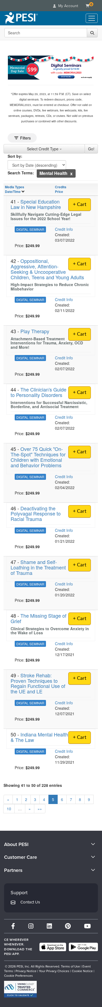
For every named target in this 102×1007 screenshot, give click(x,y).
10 (9, 808)
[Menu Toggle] (92, 18)
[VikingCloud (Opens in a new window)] (20, 989)
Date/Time (13, 191)
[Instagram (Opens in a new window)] (31, 926)
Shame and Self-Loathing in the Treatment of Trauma (38, 567)
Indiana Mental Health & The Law (39, 737)
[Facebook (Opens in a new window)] (13, 926)
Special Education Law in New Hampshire (36, 204)
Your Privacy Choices (54, 971)
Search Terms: (21, 172)
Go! (91, 148)
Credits (60, 186)
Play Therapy (34, 331)
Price (59, 191)
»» (40, 808)
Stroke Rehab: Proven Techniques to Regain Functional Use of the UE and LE (38, 683)
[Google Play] (83, 947)
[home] (21, 18)
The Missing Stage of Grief (38, 618)
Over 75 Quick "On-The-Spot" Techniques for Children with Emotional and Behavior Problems (38, 456)
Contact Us (30, 902)
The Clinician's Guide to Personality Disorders (38, 392)
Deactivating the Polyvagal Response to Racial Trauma (36, 514)
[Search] (92, 32)
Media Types (14, 186)
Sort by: (15, 156)
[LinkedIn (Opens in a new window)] (49, 926)
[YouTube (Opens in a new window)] (87, 926)
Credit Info (64, 229)
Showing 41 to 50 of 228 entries (33, 785)
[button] (71, 173)
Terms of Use (70, 966)
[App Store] (52, 947)
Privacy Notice (26, 971)
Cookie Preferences (18, 975)
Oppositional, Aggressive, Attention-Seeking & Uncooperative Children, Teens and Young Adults (47, 268)
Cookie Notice (82, 971)
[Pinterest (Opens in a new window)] (68, 926)
